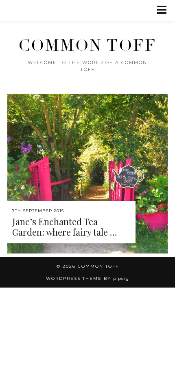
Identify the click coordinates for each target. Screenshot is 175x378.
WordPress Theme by (87, 278)
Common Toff (87, 46)
